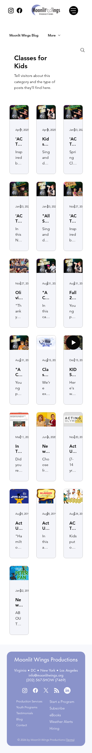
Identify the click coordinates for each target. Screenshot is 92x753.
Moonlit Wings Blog (23, 35)
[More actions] (22, 129)
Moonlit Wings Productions (46, 659)
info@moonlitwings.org (46, 675)
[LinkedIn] (67, 690)
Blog (19, 719)
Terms (70, 739)
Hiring (54, 728)
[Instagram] (11, 10)
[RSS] (56, 690)
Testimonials (24, 713)
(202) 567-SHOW (40, 680)
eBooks (55, 715)
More (52, 35)
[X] (46, 690)
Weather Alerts (61, 721)
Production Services (29, 701)
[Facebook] (19, 10)
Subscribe (57, 708)
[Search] (83, 50)
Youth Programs (27, 707)
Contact (21, 725)
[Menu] (73, 10)
